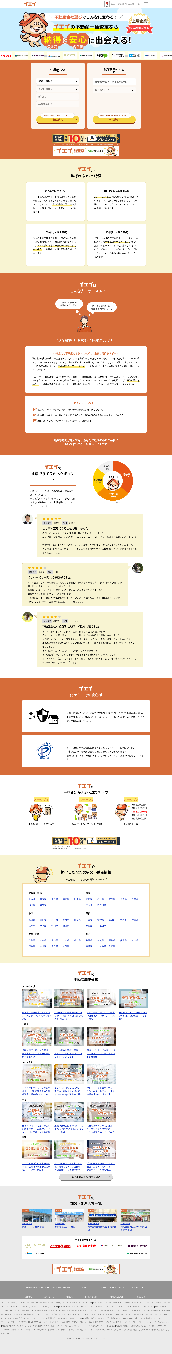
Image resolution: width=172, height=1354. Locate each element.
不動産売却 (66, 1287)
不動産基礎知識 (31, 1287)
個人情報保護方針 (116, 1297)
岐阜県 (43, 925)
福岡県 (89, 940)
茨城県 (89, 899)
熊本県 (123, 940)
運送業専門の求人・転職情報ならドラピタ (131, 1326)
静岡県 (54, 925)
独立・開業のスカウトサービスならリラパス (107, 1329)
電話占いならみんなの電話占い (103, 1314)
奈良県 (89, 925)
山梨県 (77, 919)
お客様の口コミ (86, 1287)
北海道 (32, 899)
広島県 (66, 940)
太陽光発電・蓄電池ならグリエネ (74, 1310)
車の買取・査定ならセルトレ (69, 1306)
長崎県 (112, 940)
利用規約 (69, 1297)
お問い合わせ (49, 1297)
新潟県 (32, 919)
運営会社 (28, 1297)
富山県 (43, 919)
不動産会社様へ (141, 1297)
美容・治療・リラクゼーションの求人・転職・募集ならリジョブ (139, 1314)
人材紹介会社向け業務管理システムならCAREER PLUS (61, 1318)
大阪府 (123, 919)
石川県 (54, 919)
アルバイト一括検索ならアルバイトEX (15, 1302)
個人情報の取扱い (91, 1297)
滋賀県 (100, 919)
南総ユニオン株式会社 (33, 1225)
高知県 (66, 946)
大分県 (135, 940)
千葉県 (135, 899)
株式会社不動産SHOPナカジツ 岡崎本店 (134, 1226)
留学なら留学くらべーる (141, 1310)
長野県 (32, 925)
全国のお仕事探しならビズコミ (82, 1322)
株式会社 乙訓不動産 (65, 1225)
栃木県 (100, 899)
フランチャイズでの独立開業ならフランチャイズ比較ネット (109, 1310)
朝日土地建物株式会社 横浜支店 (102, 1226)
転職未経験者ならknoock (59, 1302)
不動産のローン (44, 1287)
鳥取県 (32, 940)
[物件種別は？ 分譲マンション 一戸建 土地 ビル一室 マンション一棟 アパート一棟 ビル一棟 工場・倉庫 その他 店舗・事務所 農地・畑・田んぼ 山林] (57, 104)
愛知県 (66, 925)
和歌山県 (101, 925)
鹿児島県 (101, 946)
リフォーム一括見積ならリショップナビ (139, 1306)
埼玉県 (123, 899)
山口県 (77, 940)
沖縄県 (112, 946)
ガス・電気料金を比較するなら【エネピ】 (45, 1310)
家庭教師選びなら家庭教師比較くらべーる (29, 1314)
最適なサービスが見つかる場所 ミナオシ (51, 1329)
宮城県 (66, 899)
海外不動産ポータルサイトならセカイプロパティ (63, 1326)
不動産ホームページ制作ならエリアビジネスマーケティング (144, 1302)
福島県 (43, 904)
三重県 (89, 919)
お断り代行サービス (139, 1287)
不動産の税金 (56, 1287)
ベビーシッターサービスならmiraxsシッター (154, 1322)
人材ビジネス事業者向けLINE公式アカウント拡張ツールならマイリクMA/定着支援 (40, 1322)
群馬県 (112, 899)
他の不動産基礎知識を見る (86, 1177)
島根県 (43, 940)
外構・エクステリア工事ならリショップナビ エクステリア (102, 1306)
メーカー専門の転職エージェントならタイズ (99, 1326)
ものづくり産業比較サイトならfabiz (59, 1314)
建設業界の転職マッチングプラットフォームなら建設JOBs (23, 1326)
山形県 (32, 904)
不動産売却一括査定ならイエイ (78, 1329)
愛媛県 (54, 946)
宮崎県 (89, 946)
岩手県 (54, 899)
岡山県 (54, 940)
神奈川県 (101, 904)
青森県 (43, 899)
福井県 (66, 919)
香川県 (43, 946)
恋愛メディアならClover (82, 1314)
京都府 (112, 919)
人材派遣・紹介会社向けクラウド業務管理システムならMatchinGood (108, 1318)
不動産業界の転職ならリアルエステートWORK (18, 1329)
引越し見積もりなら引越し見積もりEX (107, 1302)
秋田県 (77, 899)
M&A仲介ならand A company (158, 1326)
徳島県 (32, 946)
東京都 (89, 904)
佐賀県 (100, 940)
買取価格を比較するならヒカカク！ (137, 1329)
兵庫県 (135, 919)
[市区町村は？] (57, 88)
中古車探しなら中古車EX (49, 1306)
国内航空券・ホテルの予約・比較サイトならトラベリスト (116, 1322)
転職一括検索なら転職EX (40, 1302)
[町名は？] (57, 96)
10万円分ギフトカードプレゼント (112, 1287)
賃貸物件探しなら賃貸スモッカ (80, 1302)
